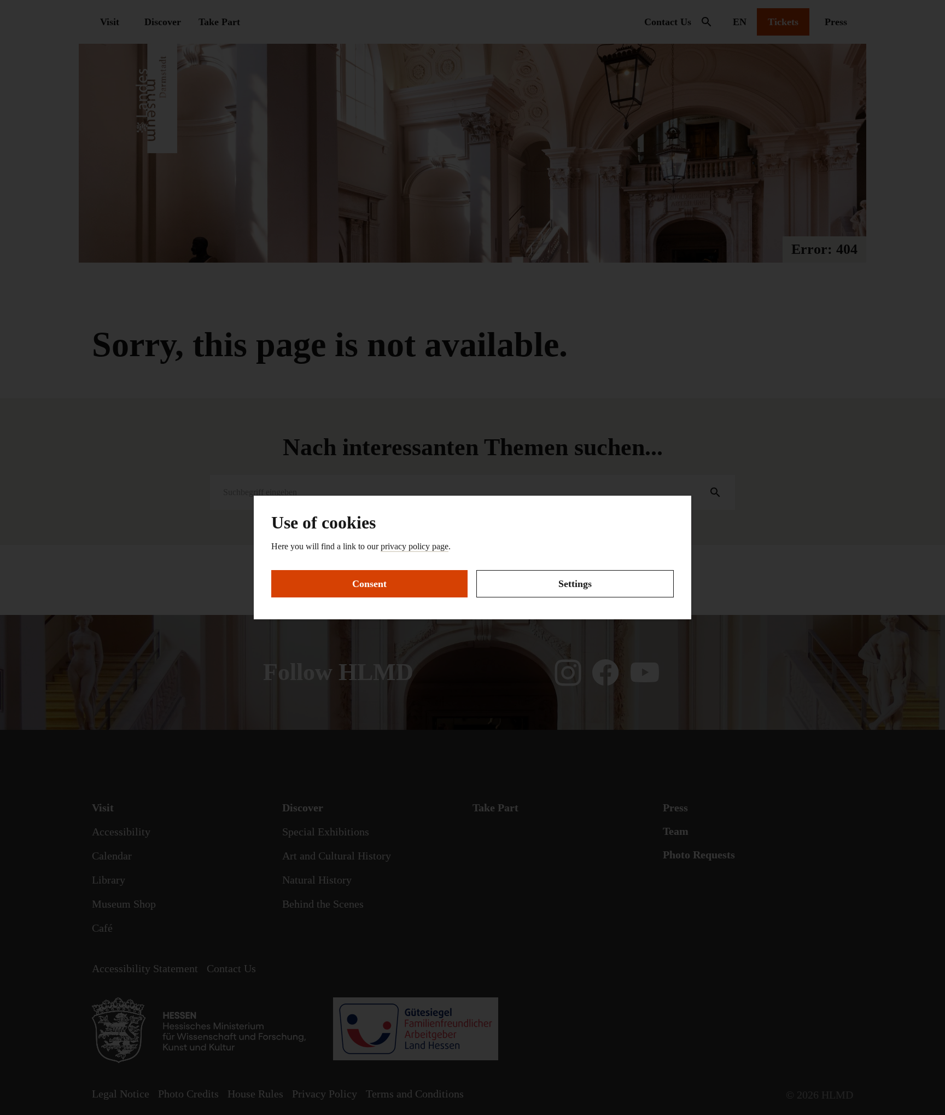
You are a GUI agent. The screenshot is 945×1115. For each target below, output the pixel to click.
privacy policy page (414, 546)
